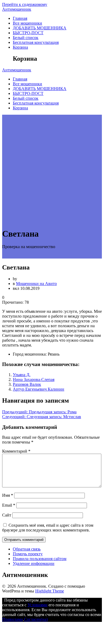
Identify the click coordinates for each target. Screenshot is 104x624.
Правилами (12, 619)
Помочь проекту (28, 554)
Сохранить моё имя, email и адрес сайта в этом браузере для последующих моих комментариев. (47, 527)
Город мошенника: (30, 354)
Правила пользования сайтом (39, 558)
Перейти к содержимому (24, 4)
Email (8, 505)
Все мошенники (27, 23)
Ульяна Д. (21, 374)
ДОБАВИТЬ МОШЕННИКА (39, 28)
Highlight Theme (49, 591)
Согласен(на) (36, 619)
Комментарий (16, 451)
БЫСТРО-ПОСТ (28, 32)
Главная (20, 18)
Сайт (6, 515)
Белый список (25, 37)
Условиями (37, 605)
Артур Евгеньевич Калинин (38, 389)
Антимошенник (16, 9)
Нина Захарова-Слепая (33, 379)
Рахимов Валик (27, 384)
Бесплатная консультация (36, 42)
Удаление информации (33, 563)
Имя (7, 495)
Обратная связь (27, 549)
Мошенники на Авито (36, 283)
